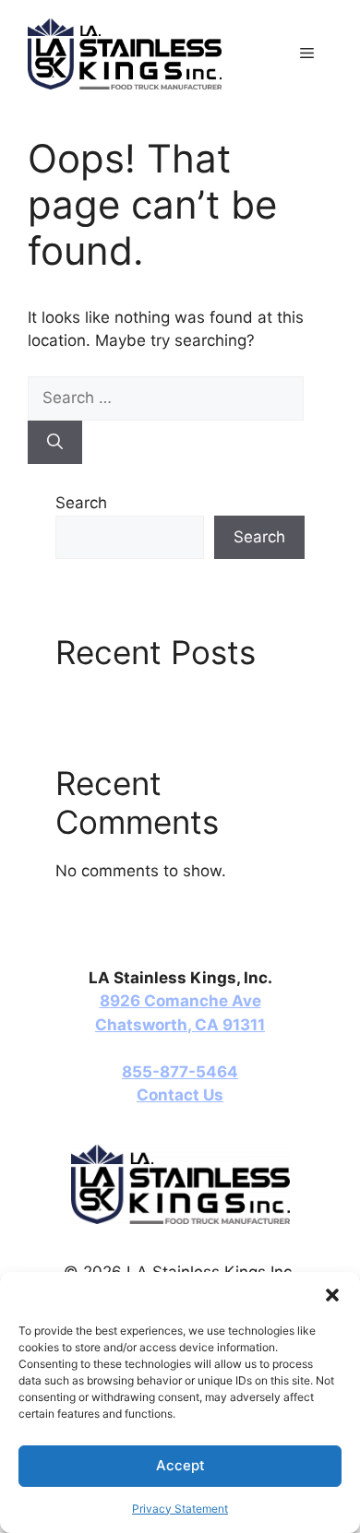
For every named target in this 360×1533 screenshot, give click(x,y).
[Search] (55, 443)
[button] (332, 1295)
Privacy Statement (180, 1508)
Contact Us (180, 1095)
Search (81, 502)
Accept (180, 1465)
